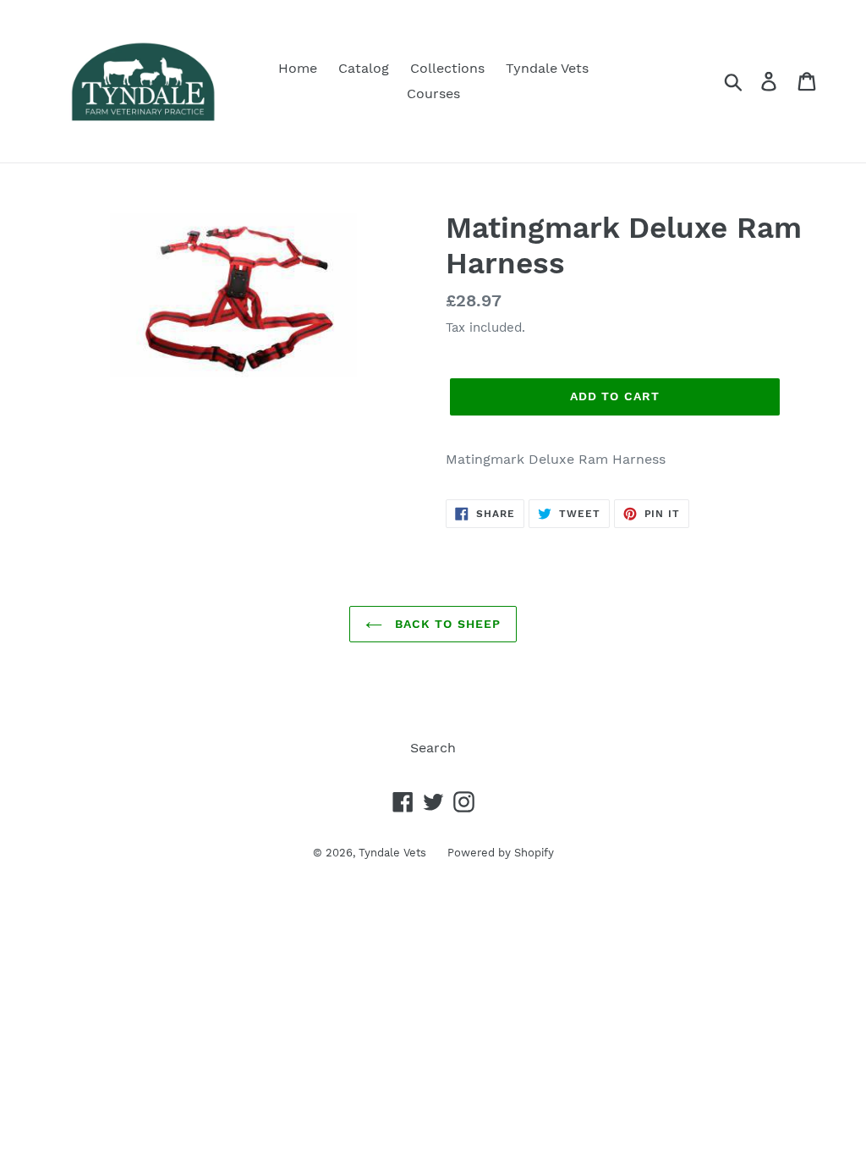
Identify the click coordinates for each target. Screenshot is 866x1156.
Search (433, 748)
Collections (447, 68)
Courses (433, 93)
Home (297, 68)
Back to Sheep (446, 623)
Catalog (363, 68)
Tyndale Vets (547, 68)
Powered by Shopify (500, 852)
